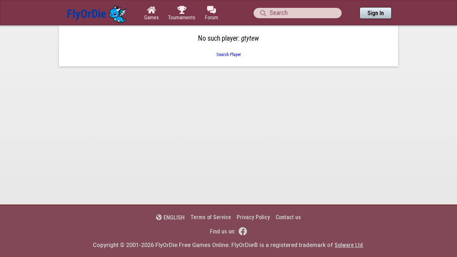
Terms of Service (210, 217)
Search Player (228, 54)
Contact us (288, 217)
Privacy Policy (253, 217)
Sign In (375, 13)
